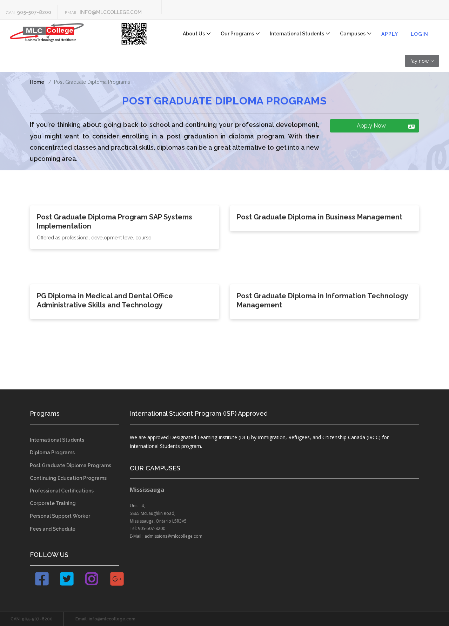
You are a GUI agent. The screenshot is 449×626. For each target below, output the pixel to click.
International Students (297, 33)
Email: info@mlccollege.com (105, 619)
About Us (194, 33)
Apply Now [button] (371, 125)
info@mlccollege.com (111, 12)
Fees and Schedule (52, 529)
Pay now (419, 61)
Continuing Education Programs (68, 478)
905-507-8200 (34, 12)
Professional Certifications (62, 491)
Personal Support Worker (60, 516)
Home (37, 82)
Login (419, 34)
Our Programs (237, 33)
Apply (389, 34)
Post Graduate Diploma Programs (70, 465)
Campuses (353, 33)
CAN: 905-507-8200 (32, 619)
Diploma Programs (52, 452)
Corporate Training (53, 503)
